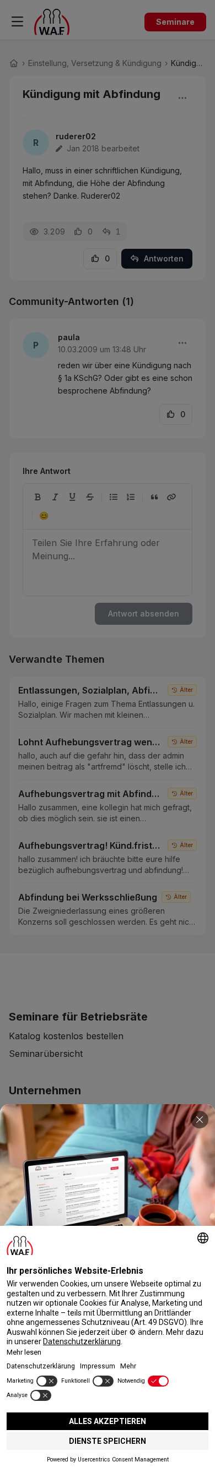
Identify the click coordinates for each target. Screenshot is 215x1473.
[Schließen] (199, 1119)
